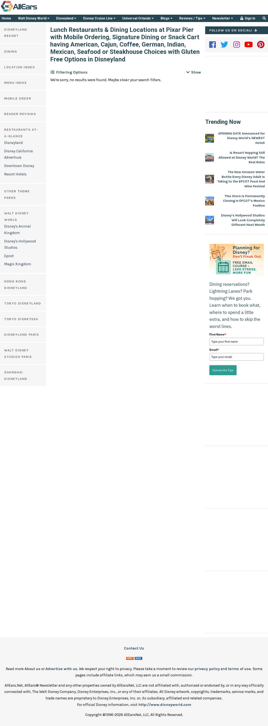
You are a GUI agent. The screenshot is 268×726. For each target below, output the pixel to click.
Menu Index (15, 83)
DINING (10, 51)
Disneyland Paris (21, 334)
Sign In (249, 18)
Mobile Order (17, 98)
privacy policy (207, 668)
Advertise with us (61, 668)
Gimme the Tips (223, 370)
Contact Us (134, 648)
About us (32, 668)
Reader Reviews (20, 114)
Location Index (19, 67)
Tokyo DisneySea (21, 319)
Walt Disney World (32, 18)
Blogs (165, 18)
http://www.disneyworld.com (164, 704)
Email (214, 350)
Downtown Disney (19, 165)
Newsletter (221, 18)
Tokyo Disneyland (22, 303)
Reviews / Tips (191, 18)
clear (124, 80)
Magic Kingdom (17, 264)
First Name (217, 334)
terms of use (239, 668)
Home (6, 18)
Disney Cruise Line (98, 18)
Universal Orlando (137, 18)
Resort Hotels (15, 174)
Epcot (9, 256)
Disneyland (65, 18)
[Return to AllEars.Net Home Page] (32, 11)
